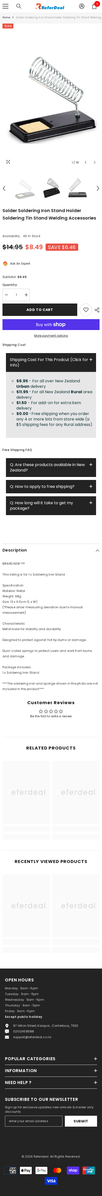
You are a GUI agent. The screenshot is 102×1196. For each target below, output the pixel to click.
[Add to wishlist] (86, 310)
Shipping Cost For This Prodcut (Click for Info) (49, 362)
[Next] (94, 162)
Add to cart (41, 309)
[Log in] (81, 6)
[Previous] (85, 162)
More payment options (51, 336)
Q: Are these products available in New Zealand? (47, 467)
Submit (81, 1121)
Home (6, 17)
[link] (26, 829)
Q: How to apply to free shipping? (42, 486)
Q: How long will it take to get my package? (41, 505)
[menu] (5, 6)
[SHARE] (96, 310)
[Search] (19, 6)
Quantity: (10, 285)
